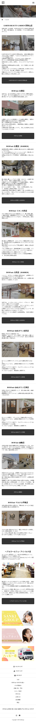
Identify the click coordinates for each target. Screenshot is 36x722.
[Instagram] (16, 715)
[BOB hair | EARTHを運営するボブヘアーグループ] (3, 2)
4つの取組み (18, 685)
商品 (18, 702)
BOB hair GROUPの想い (18, 682)
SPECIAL (18, 694)
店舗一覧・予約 (18, 688)
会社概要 (18, 699)
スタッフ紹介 (18, 691)
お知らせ (18, 696)
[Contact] (19, 715)
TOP (18, 679)
